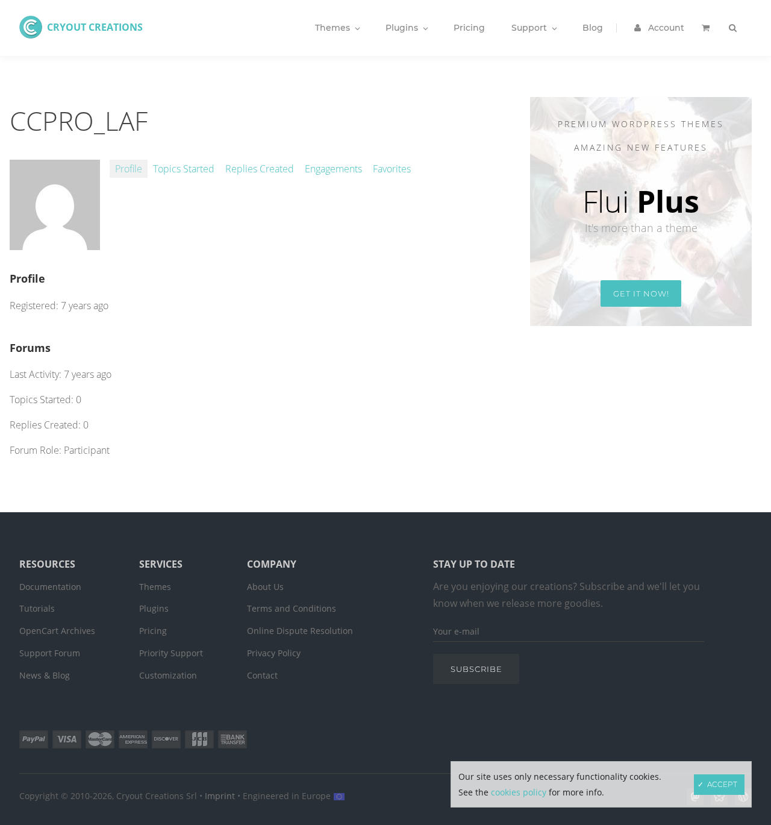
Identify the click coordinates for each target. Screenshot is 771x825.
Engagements (333, 168)
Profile (128, 168)
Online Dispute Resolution (300, 630)
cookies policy (518, 792)
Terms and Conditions (291, 608)
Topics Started (183, 168)
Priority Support (171, 653)
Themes (155, 586)
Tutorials (37, 608)
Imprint (220, 795)
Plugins (154, 608)
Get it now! (641, 293)
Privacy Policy (274, 653)
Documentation (50, 586)
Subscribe (476, 669)
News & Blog (44, 675)
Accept (722, 784)
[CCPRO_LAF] (55, 243)
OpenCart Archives (57, 630)
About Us (265, 586)
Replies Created (259, 168)
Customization (168, 675)
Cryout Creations (95, 27)
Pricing (153, 630)
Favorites (392, 168)
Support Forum (49, 653)
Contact (262, 675)
